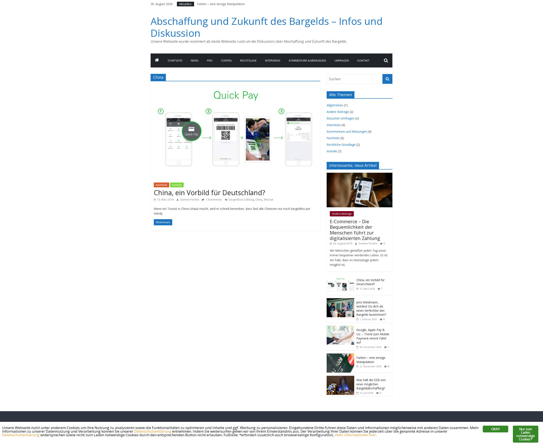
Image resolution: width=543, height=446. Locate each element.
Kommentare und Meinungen (347, 131)
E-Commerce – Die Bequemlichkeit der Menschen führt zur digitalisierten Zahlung (355, 229)
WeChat (268, 199)
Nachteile (161, 185)
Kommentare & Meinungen (307, 60)
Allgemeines (335, 105)
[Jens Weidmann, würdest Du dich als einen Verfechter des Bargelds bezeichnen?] (340, 300)
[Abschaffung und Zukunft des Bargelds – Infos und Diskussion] (157, 60)
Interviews (272, 60)
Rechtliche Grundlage (341, 145)
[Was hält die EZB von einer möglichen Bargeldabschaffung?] (340, 378)
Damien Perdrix (190, 199)
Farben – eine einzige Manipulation (370, 360)
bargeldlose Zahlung (241, 199)
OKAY (495, 429)
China (258, 199)
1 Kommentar (213, 199)
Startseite (175, 60)
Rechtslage (248, 60)
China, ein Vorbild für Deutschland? (209, 192)
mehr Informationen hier (355, 434)
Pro (210, 60)
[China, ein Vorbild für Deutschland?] (235, 87)
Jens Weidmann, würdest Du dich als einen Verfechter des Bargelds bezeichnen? (371, 308)
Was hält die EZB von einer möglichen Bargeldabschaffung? (371, 384)
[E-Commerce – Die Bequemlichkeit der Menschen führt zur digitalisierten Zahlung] (359, 175)
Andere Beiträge (338, 112)
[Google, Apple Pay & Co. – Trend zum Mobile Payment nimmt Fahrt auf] (340, 328)
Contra (226, 60)
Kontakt (363, 60)
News (195, 60)
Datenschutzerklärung (152, 431)
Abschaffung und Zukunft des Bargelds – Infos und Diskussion (267, 26)
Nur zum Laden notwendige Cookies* (525, 434)
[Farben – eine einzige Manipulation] (340, 356)
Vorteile (177, 185)
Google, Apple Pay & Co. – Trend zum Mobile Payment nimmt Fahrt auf (372, 336)
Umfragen (341, 60)
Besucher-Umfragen (340, 118)
